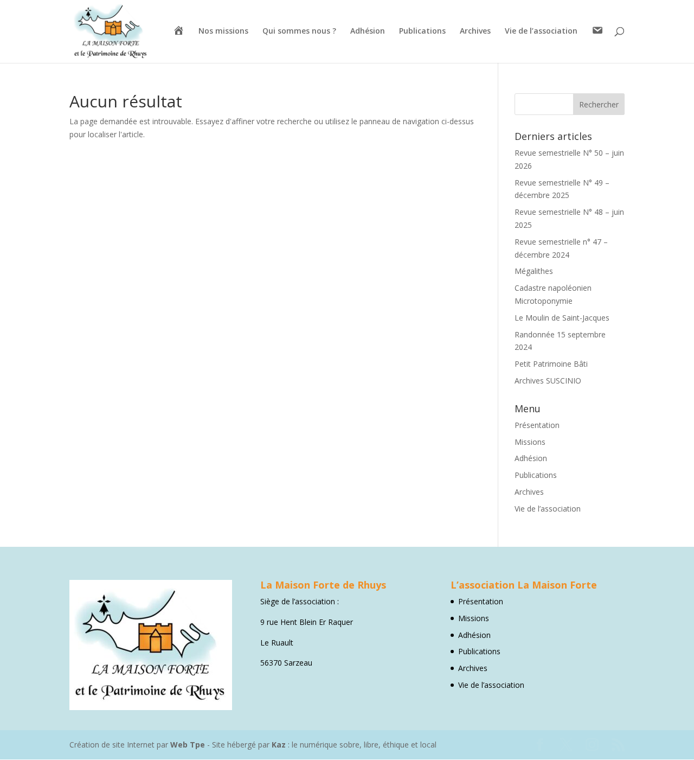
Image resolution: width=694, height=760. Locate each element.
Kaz (279, 744)
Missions (530, 442)
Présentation (537, 425)
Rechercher (599, 104)
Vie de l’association (541, 31)
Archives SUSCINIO (548, 380)
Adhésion (367, 31)
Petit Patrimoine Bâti (551, 364)
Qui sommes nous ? (299, 31)
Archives (475, 31)
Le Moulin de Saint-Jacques (562, 317)
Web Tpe (187, 744)
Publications (422, 31)
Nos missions (223, 31)
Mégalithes (534, 271)
